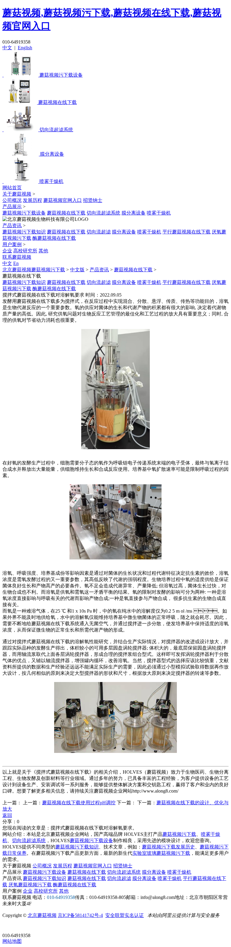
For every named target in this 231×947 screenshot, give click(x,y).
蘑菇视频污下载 (179, 834)
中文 (7, 47)
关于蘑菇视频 (16, 193)
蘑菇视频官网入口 (62, 200)
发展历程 (32, 200)
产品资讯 (12, 225)
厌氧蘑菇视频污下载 (30, 884)
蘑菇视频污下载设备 (24, 212)
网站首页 (12, 187)
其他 (43, 250)
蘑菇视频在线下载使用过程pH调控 (79, 802)
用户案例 (12, 244)
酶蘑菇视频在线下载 (54, 238)
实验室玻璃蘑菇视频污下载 (161, 853)
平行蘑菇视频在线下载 (186, 231)
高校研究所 (25, 250)
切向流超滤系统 (103, 212)
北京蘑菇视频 (42, 915)
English (25, 47)
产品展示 (12, 206)
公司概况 (12, 200)
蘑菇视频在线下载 (66, 212)
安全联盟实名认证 (124, 915)
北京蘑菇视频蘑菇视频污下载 (33, 269)
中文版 (77, 269)
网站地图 (12, 941)
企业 (7, 250)
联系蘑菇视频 (16, 257)
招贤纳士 (92, 200)
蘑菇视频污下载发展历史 (168, 846)
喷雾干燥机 (159, 212)
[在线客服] (9, 926)
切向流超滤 (99, 231)
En (16, 263)
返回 (7, 815)
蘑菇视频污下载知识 (24, 231)
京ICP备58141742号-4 (80, 915)
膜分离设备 (134, 212)
